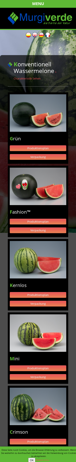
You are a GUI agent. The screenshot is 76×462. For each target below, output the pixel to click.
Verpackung (38, 157)
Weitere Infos (42, 460)
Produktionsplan (38, 148)
